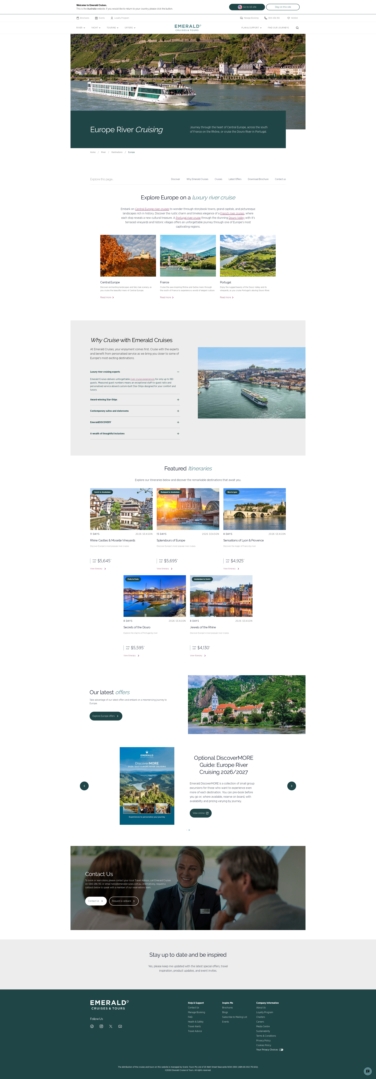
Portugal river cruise (188, 217)
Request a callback (121, 901)
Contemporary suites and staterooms (109, 411)
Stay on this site (283, 7)
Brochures (84, 18)
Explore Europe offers (104, 716)
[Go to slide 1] (186, 830)
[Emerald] (188, 28)
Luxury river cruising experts (105, 372)
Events (102, 18)
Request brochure (226, 803)
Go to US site (249, 7)
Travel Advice (195, 1031)
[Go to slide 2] (189, 830)
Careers (260, 1022)
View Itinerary (96, 569)
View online (199, 803)
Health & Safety (195, 1022)
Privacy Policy (263, 1040)
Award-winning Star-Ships (103, 399)
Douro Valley (237, 217)
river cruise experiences (142, 379)
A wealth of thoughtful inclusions (107, 433)
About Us (261, 1008)
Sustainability (263, 1031)
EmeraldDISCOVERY (100, 422)
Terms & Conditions (266, 1036)
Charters (260, 1017)
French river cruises (232, 213)
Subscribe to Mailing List (234, 1017)
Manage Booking (251, 18)
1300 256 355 (274, 18)
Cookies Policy (263, 1045)
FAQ (190, 1017)
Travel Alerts (194, 1026)
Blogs (225, 1012)
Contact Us (93, 901)
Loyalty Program (121, 18)
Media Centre (263, 1026)
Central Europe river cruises (152, 209)
